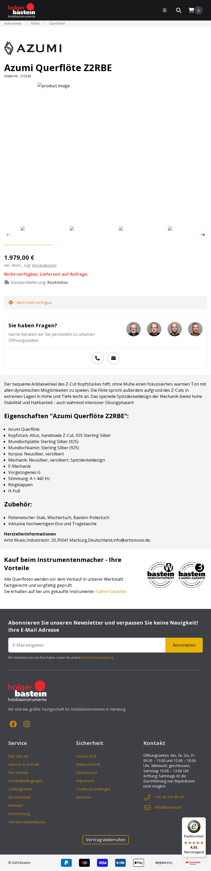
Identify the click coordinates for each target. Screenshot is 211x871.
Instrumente (13, 24)
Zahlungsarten (20, 789)
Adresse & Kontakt (24, 764)
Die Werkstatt (19, 797)
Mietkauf (15, 805)
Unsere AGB (86, 756)
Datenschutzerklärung (97, 657)
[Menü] (203, 820)
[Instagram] (27, 724)
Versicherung (19, 813)
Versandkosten (44, 265)
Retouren (83, 797)
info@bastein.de (168, 807)
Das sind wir (18, 756)
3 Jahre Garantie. (111, 591)
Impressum (85, 780)
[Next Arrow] (203, 235)
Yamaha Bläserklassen (27, 821)
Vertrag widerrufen (105, 840)
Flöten (35, 24)
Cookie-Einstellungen (93, 789)
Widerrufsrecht (88, 764)
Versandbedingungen (25, 780)
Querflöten (57, 24)
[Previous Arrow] (8, 235)
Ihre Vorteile (18, 772)
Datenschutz (86, 772)
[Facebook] (13, 724)
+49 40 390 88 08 (169, 797)
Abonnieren (184, 645)
